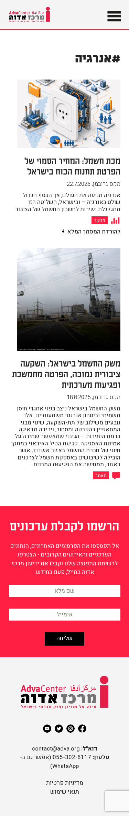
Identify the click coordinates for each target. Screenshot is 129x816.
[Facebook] (82, 728)
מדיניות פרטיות (64, 783)
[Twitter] (59, 728)
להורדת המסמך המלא (93, 231)
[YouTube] (47, 728)
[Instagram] (70, 728)
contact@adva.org (56, 748)
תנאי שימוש (64, 792)
